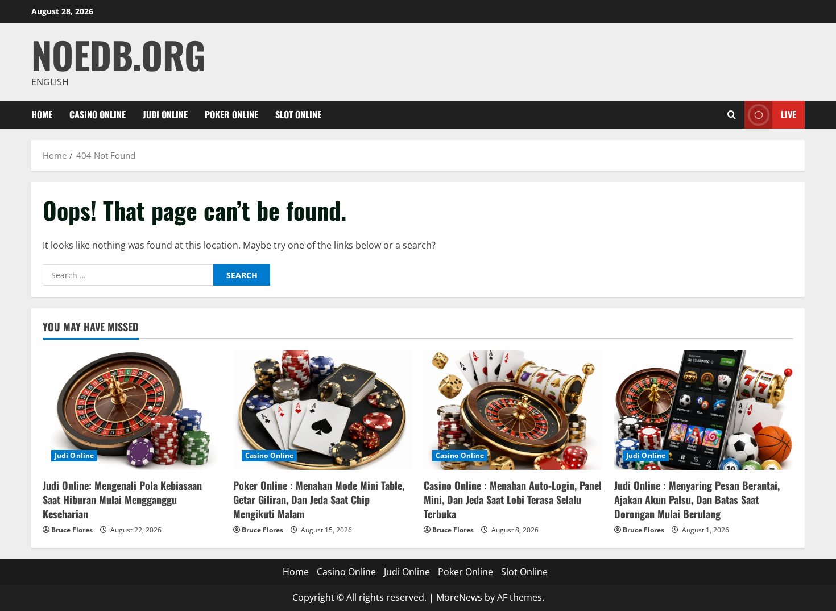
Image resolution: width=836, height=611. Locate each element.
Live (788, 114)
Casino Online (97, 114)
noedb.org (118, 54)
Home (41, 114)
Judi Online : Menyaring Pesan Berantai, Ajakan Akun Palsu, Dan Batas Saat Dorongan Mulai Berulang (697, 499)
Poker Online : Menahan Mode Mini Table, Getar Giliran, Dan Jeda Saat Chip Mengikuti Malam (318, 499)
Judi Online (165, 114)
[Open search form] (731, 115)
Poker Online (231, 114)
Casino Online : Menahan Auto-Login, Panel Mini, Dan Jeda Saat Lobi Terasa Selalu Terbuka (513, 499)
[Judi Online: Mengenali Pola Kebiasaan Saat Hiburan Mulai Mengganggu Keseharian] (132, 410)
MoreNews (459, 597)
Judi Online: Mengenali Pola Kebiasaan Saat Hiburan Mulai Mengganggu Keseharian (122, 499)
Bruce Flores (72, 530)
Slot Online (298, 114)
